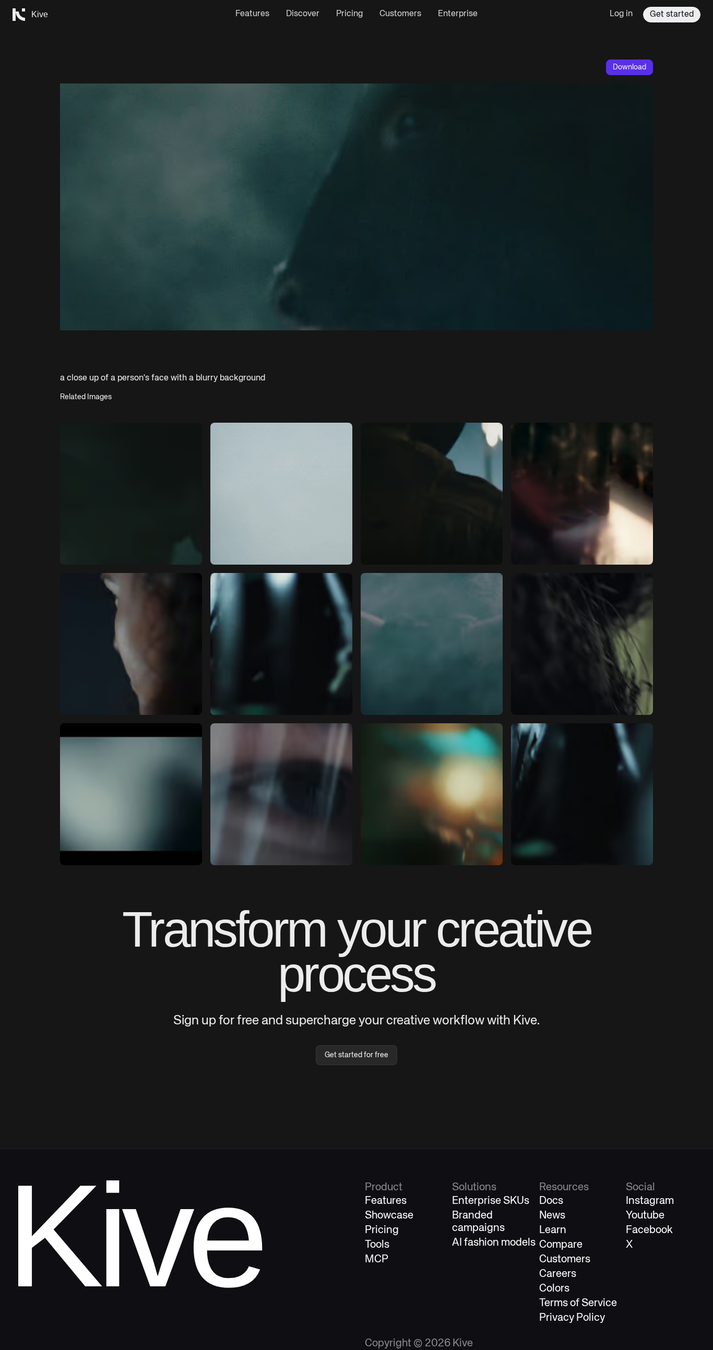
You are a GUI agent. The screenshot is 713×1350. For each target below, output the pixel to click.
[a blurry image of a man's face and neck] (281, 794)
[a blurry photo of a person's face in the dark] (131, 494)
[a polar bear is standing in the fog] (432, 644)
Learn (552, 1230)
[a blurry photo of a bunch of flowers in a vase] (281, 644)
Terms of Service (578, 1303)
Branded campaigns (478, 1222)
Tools (377, 1244)
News (552, 1215)
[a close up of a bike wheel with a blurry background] (582, 794)
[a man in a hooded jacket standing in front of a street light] (432, 494)
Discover (302, 14)
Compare (561, 1244)
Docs (551, 1201)
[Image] (582, 494)
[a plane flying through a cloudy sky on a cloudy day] (281, 494)
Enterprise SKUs (490, 1201)
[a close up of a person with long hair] (582, 644)
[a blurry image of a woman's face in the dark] (131, 644)
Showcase (389, 1215)
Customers (400, 14)
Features (252, 14)
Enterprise (458, 14)
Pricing (349, 14)
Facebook (649, 1230)
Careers (557, 1274)
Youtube (645, 1215)
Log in (621, 14)
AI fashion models (494, 1242)
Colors (554, 1288)
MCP (376, 1259)
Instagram (650, 1201)
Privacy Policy (572, 1317)
